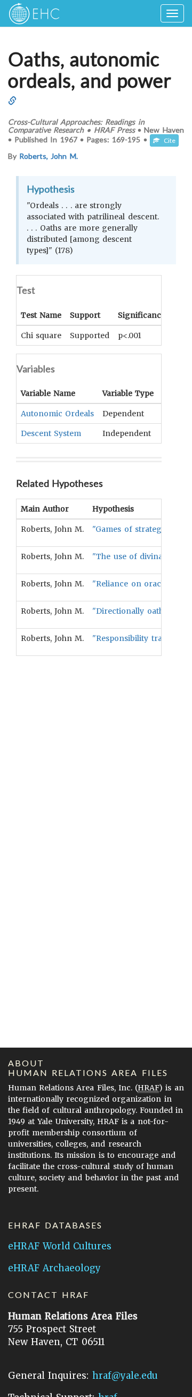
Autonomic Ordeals (57, 413)
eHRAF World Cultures (59, 1246)
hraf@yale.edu (125, 1375)
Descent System (51, 433)
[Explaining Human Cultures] (30, 13)
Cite (167, 140)
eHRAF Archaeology (54, 1268)
